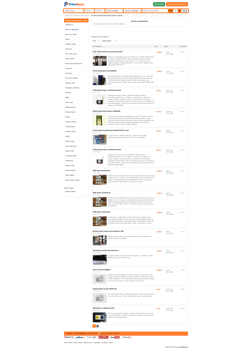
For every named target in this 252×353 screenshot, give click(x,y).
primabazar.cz (69, 15)
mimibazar (105, 342)
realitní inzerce (88, 342)
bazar (111, 342)
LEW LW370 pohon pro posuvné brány (108, 52)
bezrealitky (97, 342)
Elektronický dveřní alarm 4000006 (106, 111)
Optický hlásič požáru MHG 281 (105, 289)
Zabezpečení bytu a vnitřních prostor (107, 90)
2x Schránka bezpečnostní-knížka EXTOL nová (111, 130)
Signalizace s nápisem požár (103, 308)
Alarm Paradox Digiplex (102, 270)
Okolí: (171, 11)
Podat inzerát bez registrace (177, 4)
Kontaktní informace (113, 333)
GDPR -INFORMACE (81, 333)
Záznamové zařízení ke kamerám (105, 250)
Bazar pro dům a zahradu (82, 15)
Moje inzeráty (159, 4)
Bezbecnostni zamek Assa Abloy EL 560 (108, 231)
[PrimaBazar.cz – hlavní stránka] (74, 4)
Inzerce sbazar (78, 342)
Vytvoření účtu (93, 333)
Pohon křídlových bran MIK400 (105, 71)
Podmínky (69, 333)
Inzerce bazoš (68, 342)
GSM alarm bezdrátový (101, 170)
